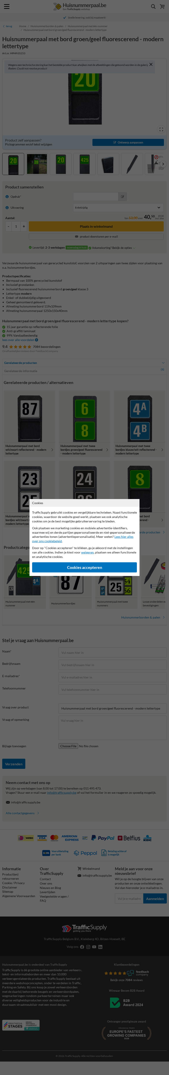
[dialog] (84, 537)
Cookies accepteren (84, 567)
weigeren (87, 552)
